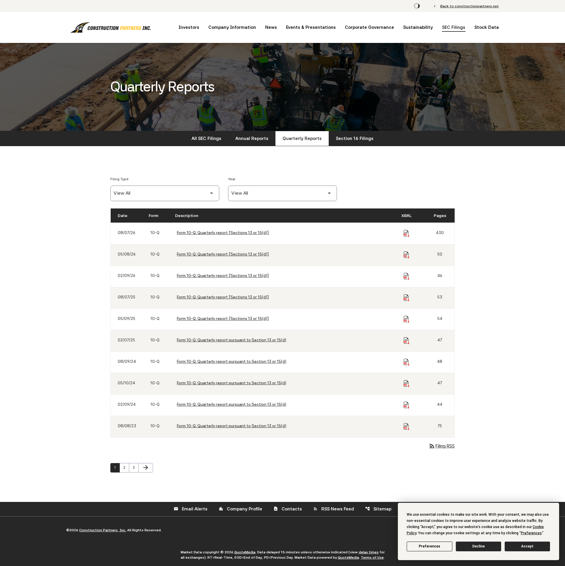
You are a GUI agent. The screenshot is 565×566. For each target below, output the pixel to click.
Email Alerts (190, 509)
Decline (478, 546)
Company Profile (240, 509)
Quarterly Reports (302, 138)
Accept (527, 546)
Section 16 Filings (354, 138)
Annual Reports (251, 138)
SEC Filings (453, 27)
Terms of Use (372, 557)
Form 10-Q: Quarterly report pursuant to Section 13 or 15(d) (231, 340)
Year (231, 179)
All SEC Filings (206, 138)
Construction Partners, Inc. (102, 530)
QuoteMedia (244, 552)
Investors (189, 27)
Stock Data (486, 27)
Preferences (429, 546)
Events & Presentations (311, 27)
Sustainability (418, 27)
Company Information (232, 27)
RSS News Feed (333, 509)
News (271, 27)
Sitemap (378, 509)
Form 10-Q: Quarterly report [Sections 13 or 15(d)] (223, 232)
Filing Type (119, 179)
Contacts (287, 509)
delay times (369, 552)
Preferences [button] (531, 533)
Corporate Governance (369, 27)
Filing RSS (441, 446)
